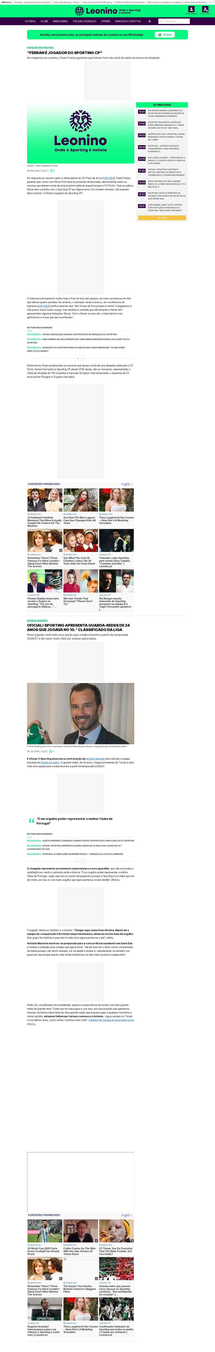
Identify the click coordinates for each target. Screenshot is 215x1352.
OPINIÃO (105, 21)
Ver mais (162, 217)
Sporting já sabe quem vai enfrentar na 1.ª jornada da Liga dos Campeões (82, 854)
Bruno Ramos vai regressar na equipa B (165, 2)
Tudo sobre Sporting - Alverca (66, 2)
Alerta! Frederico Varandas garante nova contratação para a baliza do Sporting (88, 840)
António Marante (95, 758)
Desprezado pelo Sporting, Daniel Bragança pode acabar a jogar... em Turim (167, 137)
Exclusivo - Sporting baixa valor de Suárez (32, 2)
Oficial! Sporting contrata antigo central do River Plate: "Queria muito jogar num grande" (166, 172)
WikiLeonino (60, 21)
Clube (44, 21)
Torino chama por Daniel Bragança (97, 2)
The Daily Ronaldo (84, 21)
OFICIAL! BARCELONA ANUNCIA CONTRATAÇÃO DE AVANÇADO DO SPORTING (79, 334)
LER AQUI (109, 178)
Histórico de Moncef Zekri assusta (130, 2)
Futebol (30, 21)
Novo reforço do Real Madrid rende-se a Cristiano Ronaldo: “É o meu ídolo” (167, 184)
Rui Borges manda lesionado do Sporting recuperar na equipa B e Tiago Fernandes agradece (166, 113)
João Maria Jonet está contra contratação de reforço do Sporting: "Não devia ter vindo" (165, 208)
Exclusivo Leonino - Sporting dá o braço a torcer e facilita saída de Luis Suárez (167, 160)
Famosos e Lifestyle (128, 21)
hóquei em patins (49, 762)
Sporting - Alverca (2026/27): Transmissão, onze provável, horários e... (164, 149)
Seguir (167, 34)
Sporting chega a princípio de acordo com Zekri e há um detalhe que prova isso (167, 196)
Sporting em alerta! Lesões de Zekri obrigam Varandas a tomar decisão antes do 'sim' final (166, 125)
